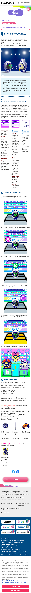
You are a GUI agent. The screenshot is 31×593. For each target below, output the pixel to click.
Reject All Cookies (15, 590)
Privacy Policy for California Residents (12, 580)
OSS (19, 508)
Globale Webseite (7, 503)
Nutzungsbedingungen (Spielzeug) (9, 509)
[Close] (29, 558)
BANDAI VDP (6, 513)
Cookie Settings (15, 586)
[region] (15, 574)
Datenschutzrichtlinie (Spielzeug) (23, 504)
